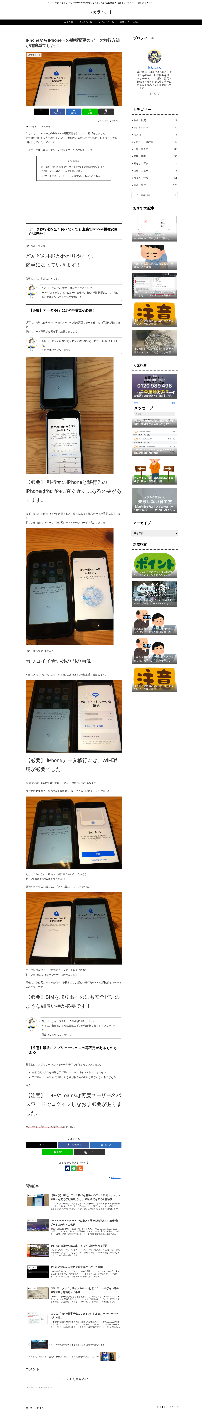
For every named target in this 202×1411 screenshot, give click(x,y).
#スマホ (47, 127)
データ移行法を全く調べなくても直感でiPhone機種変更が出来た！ (74, 167)
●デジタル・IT (34, 127)
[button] (106, 112)
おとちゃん (154, 67)
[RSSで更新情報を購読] (80, 1168)
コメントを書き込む (74, 1379)
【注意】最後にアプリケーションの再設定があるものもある (70, 176)
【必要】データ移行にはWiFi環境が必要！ (62, 171)
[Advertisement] (74, 203)
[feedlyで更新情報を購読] (74, 1168)
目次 (69, 160)
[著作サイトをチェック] (67, 1168)
